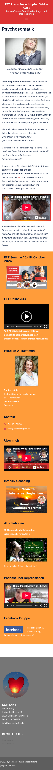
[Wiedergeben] (7, 326)
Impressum (7, 739)
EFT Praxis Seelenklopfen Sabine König (26, 6)
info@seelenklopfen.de (19, 428)
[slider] (24, 326)
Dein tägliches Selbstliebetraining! (20, 566)
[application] (26, 316)
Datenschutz (8, 743)
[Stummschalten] (41, 326)
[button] (26, 316)
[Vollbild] (45, 326)
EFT (20, 177)
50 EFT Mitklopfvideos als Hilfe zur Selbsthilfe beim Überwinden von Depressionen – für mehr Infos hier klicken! (26, 335)
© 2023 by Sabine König (11, 761)
